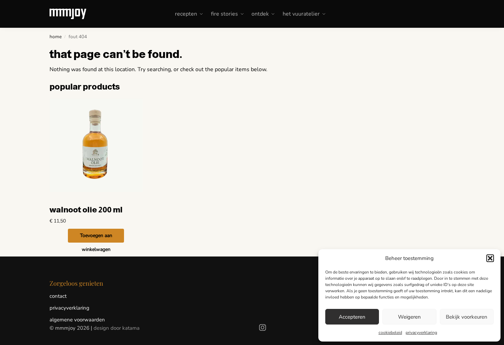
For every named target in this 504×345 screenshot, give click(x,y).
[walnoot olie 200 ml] (96, 145)
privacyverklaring (421, 332)
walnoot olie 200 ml (86, 209)
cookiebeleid (390, 332)
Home (56, 36)
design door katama (117, 328)
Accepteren (352, 316)
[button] (490, 258)
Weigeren (409, 316)
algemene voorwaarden (77, 319)
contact (58, 296)
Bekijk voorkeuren (466, 316)
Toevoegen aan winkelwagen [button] (96, 237)
